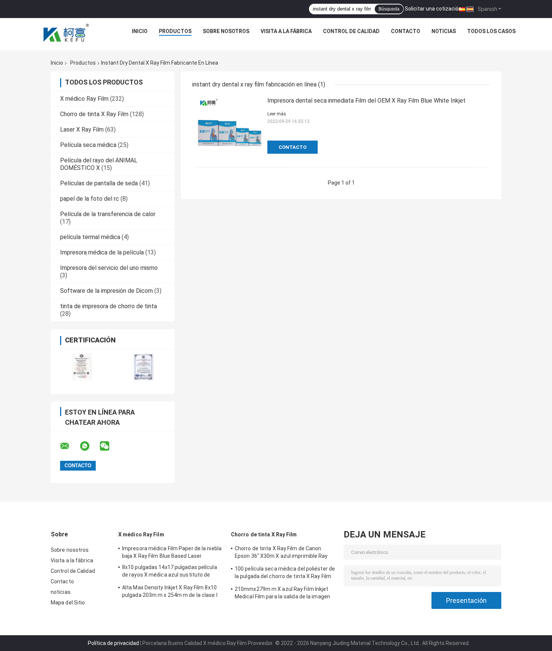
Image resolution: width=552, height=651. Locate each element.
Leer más (276, 114)
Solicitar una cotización (433, 9)
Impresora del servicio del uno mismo (109, 267)
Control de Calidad (351, 31)
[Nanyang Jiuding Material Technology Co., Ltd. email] (69, 446)
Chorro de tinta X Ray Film (94, 114)
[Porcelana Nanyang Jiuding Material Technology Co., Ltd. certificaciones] (82, 366)
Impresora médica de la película (102, 252)
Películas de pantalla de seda (99, 183)
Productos (175, 31)
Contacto (405, 31)
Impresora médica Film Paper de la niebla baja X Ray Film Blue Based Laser (172, 552)
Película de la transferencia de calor (107, 214)
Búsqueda (389, 9)
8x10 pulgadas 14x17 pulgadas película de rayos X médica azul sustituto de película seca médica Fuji (169, 572)
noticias (443, 31)
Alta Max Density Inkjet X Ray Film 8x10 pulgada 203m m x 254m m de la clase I (169, 591)
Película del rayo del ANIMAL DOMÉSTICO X (98, 164)
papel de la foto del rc (89, 198)
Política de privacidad (113, 643)
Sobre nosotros (226, 31)
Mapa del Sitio (68, 603)
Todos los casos (491, 31)
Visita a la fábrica (286, 31)
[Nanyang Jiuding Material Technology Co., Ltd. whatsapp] (89, 446)
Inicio (140, 31)
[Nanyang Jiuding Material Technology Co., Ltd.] (67, 33)
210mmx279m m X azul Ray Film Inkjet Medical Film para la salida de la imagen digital (282, 594)
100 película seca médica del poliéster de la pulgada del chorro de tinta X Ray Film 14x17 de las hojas (285, 573)
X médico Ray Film (84, 98)
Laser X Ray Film (82, 129)
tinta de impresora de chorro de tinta (108, 306)
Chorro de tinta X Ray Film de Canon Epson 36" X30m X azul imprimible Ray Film (281, 553)
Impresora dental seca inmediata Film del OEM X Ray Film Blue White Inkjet (366, 100)
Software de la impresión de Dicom (106, 290)
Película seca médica (88, 144)
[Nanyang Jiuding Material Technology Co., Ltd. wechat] (109, 446)
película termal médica (90, 237)
